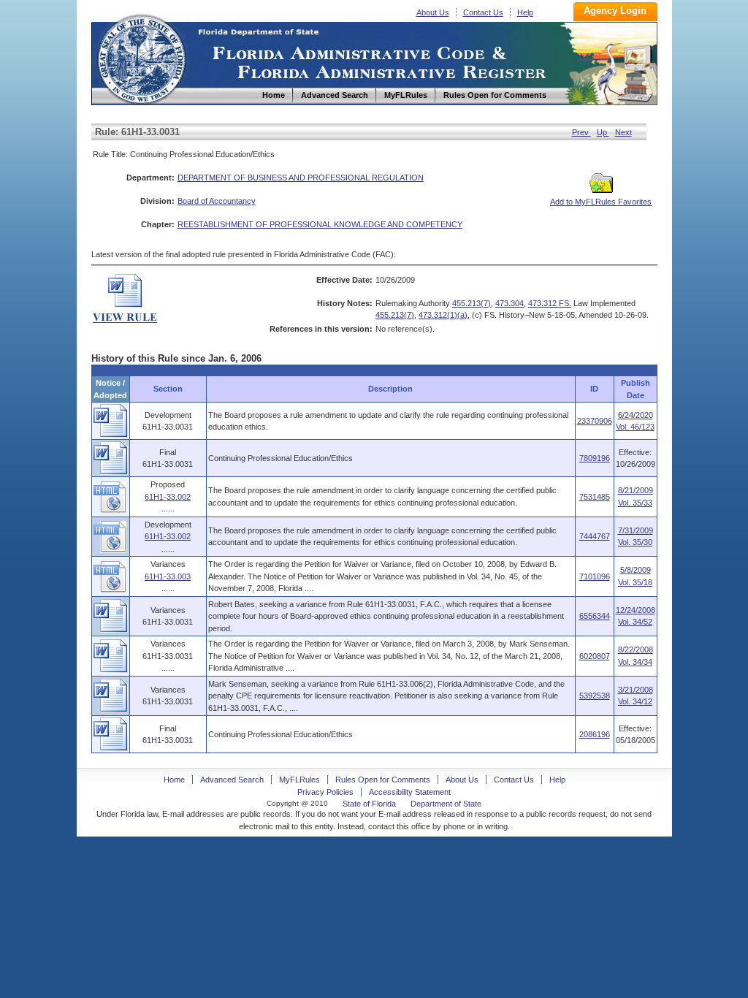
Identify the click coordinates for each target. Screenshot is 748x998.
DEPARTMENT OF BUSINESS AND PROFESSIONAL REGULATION (301, 177)
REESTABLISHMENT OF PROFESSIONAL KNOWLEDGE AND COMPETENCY (320, 224)
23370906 (594, 420)
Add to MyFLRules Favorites (601, 201)
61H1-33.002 (168, 496)
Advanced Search (232, 779)
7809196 (594, 458)
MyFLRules (299, 779)
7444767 (594, 536)
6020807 (594, 656)
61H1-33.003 (168, 576)
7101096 (594, 576)
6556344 (594, 616)
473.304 (509, 303)
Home (141, 57)
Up (603, 132)
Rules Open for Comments (382, 779)
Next (623, 132)
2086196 (594, 734)
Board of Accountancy (217, 201)
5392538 (594, 695)
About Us (432, 12)
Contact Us (483, 12)
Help (525, 12)
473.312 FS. (549, 303)
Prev (581, 132)
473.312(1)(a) (443, 315)
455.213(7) (471, 303)
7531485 (594, 496)
